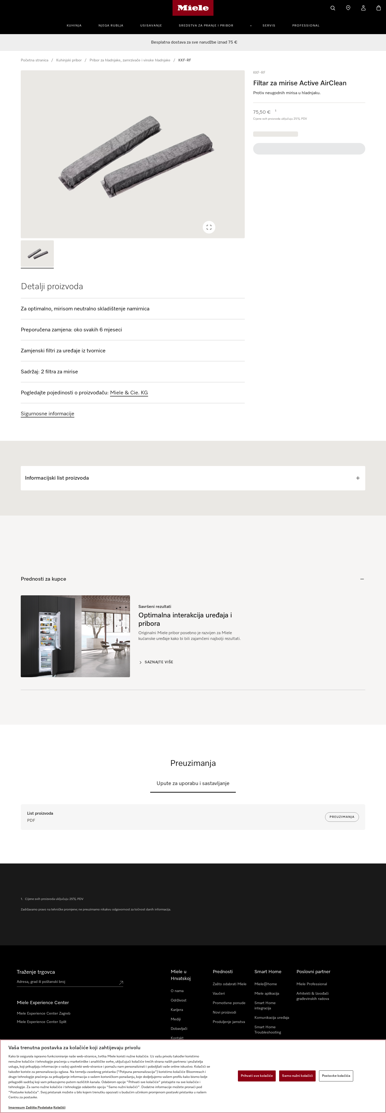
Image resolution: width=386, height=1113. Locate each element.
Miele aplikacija (266, 993)
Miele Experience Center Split (41, 1022)
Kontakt (177, 1038)
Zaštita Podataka (39, 1107)
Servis (269, 25)
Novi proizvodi (224, 1012)
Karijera (177, 1010)
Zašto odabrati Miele (230, 984)
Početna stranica (34, 60)
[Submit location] (121, 983)
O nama (177, 991)
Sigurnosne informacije (47, 413)
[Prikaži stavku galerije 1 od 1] (37, 254)
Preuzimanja (342, 817)
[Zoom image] (209, 227)
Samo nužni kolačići (297, 1076)
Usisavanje (151, 25)
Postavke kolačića (336, 1076)
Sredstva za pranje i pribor (206, 25)
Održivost (178, 1000)
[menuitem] (77, 25)
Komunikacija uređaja (271, 1018)
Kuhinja (74, 25)
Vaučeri (219, 993)
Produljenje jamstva (229, 1022)
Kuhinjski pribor (69, 60)
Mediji (176, 1019)
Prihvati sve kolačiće (257, 1076)
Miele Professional (311, 984)
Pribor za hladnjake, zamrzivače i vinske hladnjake (130, 60)
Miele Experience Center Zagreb (43, 1013)
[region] (133, 154)
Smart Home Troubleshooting (267, 1029)
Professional (306, 25)
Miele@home (265, 984)
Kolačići (59, 1107)
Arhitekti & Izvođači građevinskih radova (312, 996)
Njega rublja (110, 25)
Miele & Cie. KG (129, 392)
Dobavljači (179, 1029)
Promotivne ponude (229, 1003)
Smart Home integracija (265, 1005)
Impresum (16, 1107)
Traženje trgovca (36, 972)
